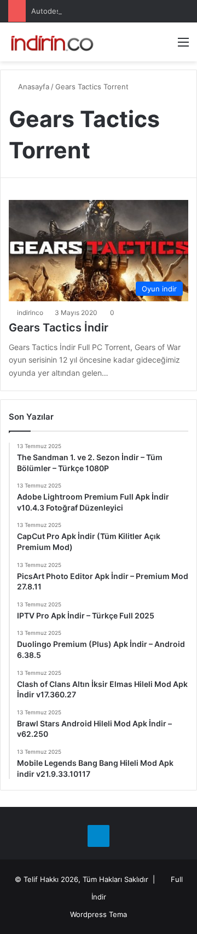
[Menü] (183, 45)
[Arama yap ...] (164, 45)
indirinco (30, 312)
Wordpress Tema (98, 914)
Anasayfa (32, 86)
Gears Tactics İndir (58, 327)
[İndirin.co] (52, 42)
